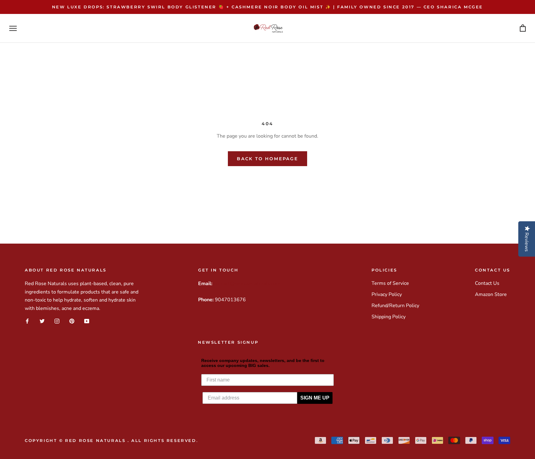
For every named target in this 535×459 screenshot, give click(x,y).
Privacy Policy (387, 294)
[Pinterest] (71, 321)
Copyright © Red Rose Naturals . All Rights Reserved (110, 440)
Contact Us (487, 283)
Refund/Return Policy (395, 305)
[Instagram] (56, 321)
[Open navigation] (13, 28)
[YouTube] (86, 321)
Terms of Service (390, 283)
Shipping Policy (389, 316)
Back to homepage (267, 158)
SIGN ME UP (314, 397)
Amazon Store (491, 294)
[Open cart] (523, 28)
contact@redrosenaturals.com (247, 283)
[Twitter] (42, 321)
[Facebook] (27, 321)
